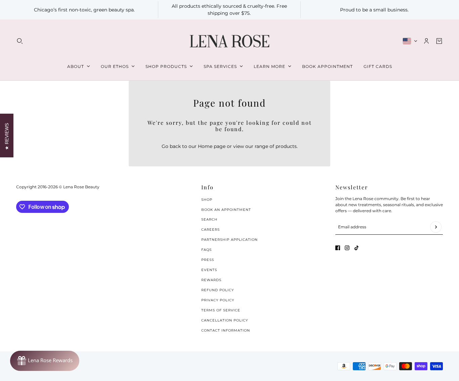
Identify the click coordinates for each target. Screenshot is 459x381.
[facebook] (337, 248)
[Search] (20, 41)
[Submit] (436, 227)
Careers (210, 229)
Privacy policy (217, 300)
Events (209, 270)
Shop (206, 199)
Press (207, 260)
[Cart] (439, 41)
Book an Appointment (226, 209)
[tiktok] (356, 248)
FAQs (206, 249)
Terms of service (220, 310)
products (286, 146)
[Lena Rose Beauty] (229, 41)
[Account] (426, 41)
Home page (211, 146)
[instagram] (347, 248)
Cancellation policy (224, 320)
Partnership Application (229, 239)
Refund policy (217, 290)
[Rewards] (44, 361)
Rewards (211, 280)
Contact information (225, 330)
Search (209, 219)
